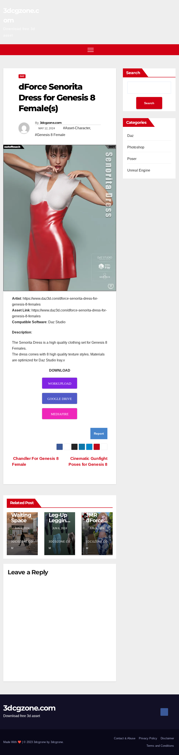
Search (133, 72)
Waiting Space (21, 518)
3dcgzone (57, 742)
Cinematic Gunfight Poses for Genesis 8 (88, 461)
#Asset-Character (76, 128)
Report (99, 433)
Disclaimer (167, 738)
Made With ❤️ (12, 742)
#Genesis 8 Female (50, 135)
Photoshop (136, 147)
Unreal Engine (138, 170)
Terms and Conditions (160, 745)
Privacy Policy (148, 738)
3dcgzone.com (51, 123)
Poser (132, 159)
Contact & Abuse (124, 738)
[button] (172, 49)
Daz (22, 76)
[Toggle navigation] (90, 49)
